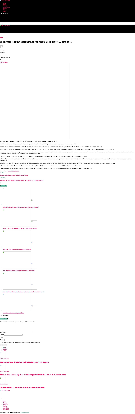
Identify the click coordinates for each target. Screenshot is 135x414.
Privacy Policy (6, 408)
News (4, 4)
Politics (5, 9)
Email (1, 337)
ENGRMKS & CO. (25, 412)
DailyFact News (4, 62)
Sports (4, 11)
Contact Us (5, 404)
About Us (5, 403)
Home (4, 3)
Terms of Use (6, 409)
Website (2, 340)
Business (5, 5)
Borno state (10, 171)
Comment (2, 332)
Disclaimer (5, 406)
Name (2, 334)
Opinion (5, 8)
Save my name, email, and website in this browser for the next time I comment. (21, 342)
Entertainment (6, 7)
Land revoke (16, 171)
